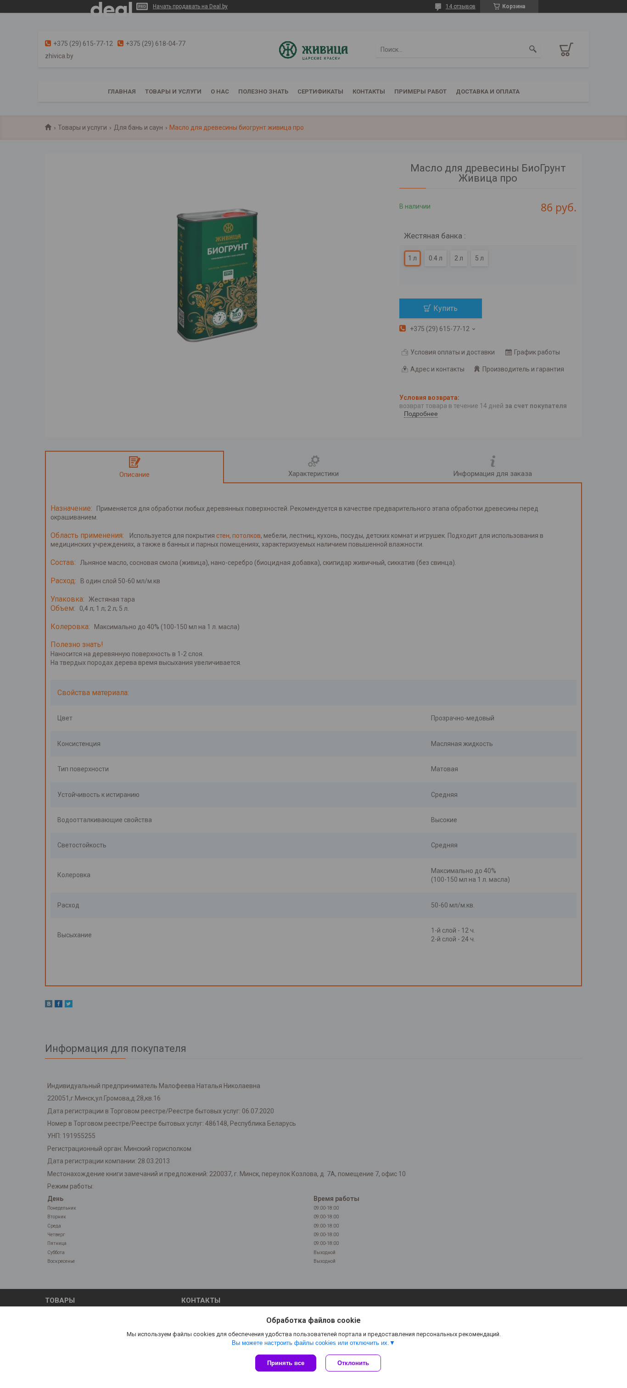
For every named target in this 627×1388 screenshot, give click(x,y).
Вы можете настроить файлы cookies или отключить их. (310, 1342)
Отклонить (353, 1363)
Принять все (285, 1363)
